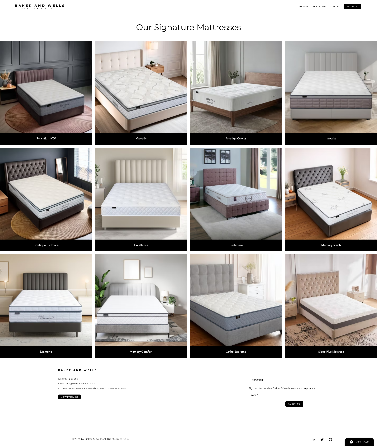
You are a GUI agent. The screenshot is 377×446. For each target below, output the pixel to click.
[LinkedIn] (314, 439)
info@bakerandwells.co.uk (80, 383)
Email (253, 395)
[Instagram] (330, 439)
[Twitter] (322, 439)
